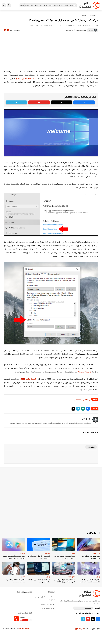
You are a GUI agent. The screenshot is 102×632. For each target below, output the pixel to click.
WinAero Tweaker (84, 371)
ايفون (32, 5)
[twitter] (61, 102)
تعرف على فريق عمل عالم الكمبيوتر (45, 598)
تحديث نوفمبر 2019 (28, 379)
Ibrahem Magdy (24, 628)
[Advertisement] (51, 54)
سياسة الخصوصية (46, 608)
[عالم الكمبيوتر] (89, 5)
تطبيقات (23, 553)
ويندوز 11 (61, 5)
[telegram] (16, 102)
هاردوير (22, 5)
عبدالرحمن (90, 30)
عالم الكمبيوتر (79, 628)
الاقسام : (97, 608)
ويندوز (66, 5)
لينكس (45, 5)
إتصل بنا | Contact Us (45, 604)
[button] (88, 409)
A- (5, 30)
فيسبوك (55, 5)
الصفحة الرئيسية (93, 15)
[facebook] (84, 102)
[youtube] (39, 102)
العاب (41, 5)
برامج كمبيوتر (73, 5)
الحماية (50, 5)
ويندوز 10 (78, 399)
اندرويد (36, 5)
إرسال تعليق (91, 447)
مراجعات (27, 5)
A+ (8, 30)
